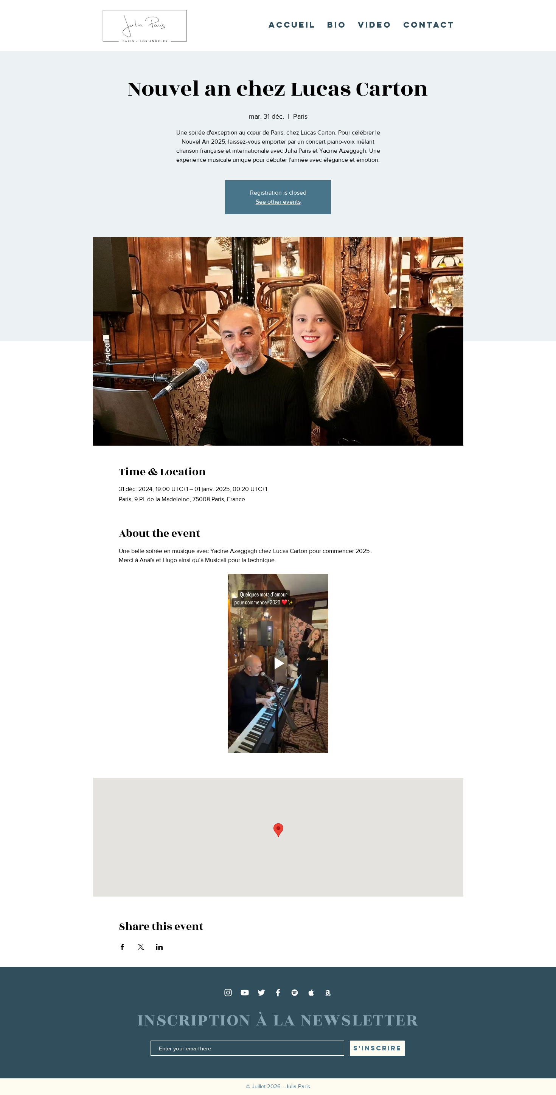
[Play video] (278, 663)
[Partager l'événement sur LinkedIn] (159, 947)
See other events (278, 201)
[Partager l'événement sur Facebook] (122, 947)
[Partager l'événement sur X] (140, 947)
